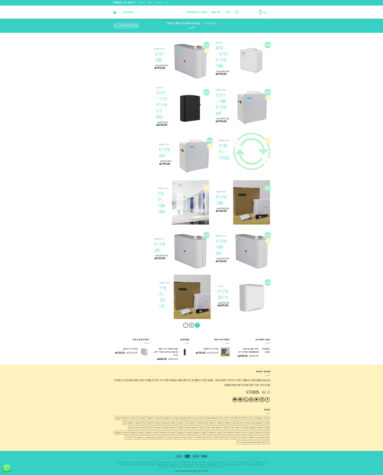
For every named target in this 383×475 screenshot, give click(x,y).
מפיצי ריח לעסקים (164, 437)
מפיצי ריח (241, 437)
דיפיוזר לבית (224, 418)
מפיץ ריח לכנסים (262, 432)
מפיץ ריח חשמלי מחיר (238, 427)
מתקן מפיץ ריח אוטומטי (145, 437)
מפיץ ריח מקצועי (121, 432)
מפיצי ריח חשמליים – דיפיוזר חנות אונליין (137, 464)
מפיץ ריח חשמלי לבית (150, 423)
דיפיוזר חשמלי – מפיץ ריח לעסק (221, 104)
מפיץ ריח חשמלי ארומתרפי (172, 423)
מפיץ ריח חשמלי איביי (193, 423)
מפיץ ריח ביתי (244, 423)
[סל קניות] (114, 12)
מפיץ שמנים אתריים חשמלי (258, 437)
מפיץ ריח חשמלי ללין (132, 423)
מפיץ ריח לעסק (164, 153)
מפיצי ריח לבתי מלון (162, 297)
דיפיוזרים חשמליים (239, 418)
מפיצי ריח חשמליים (197, 12)
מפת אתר (141, 2)
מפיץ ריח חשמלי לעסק (221, 247)
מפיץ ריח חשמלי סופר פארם (216, 427)
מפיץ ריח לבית (153, 427)
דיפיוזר (251, 418)
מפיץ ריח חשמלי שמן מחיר (172, 427)
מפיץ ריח (140, 418)
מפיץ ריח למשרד (214, 432)
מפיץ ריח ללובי (247, 432)
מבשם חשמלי (211, 418)
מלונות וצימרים (176, 467)
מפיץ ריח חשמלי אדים (213, 423)
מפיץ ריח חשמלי (221, 200)
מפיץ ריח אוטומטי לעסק (125, 418)
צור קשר (158, 2)
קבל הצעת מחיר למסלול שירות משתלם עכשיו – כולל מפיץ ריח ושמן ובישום (188, 464)
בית (228, 12)
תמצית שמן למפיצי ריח (246, 442)
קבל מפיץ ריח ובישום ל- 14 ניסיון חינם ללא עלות (136, 462)
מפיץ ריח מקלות (136, 432)
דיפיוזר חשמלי (159, 57)
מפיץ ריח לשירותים (167, 432)
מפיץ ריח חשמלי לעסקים (259, 427)
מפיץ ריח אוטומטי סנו (261, 423)
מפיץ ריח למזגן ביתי (231, 432)
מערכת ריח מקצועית (224, 152)
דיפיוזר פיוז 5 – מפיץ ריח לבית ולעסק (161, 105)
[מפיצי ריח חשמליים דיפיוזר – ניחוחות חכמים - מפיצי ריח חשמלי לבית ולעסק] (257, 12)
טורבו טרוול (189, 467)
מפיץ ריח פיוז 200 (223, 294)
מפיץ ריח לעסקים (184, 432)
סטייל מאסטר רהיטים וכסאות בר (210, 467)
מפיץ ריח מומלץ (152, 432)
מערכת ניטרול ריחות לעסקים (192, 418)
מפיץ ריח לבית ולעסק (137, 427)
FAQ (150, 2)
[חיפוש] (236, 12)
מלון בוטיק (163, 467)
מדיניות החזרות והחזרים (243, 462)
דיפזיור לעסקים (263, 418)
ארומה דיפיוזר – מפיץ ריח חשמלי (222, 57)
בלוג (167, 2)
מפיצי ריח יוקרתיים (228, 437)
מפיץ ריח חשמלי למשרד (161, 203)
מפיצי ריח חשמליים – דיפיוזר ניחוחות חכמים (177, 462)
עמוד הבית (211, 23)
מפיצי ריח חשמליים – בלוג (220, 462)
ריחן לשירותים (263, 442)
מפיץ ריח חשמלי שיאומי (194, 427)
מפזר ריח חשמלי (153, 418)
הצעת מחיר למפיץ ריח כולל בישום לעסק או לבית (242, 464)
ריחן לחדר (129, 437)
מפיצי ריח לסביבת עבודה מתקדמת (187, 437)
